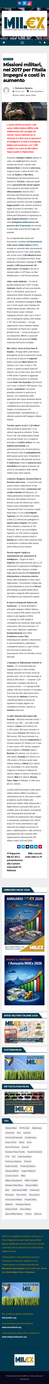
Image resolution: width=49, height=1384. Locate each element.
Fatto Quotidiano (36, 91)
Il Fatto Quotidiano (27, 1166)
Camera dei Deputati (13, 1138)
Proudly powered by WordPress (18, 1376)
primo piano (21, 1195)
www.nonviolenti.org (11, 1327)
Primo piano (8, 59)
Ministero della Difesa (14, 1185)
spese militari (31, 95)
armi (19, 1133)
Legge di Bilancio (28, 1171)
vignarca (37, 1214)
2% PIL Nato (24, 1128)
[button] (40, 42)
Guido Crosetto (11, 1166)
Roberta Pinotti (11, 1209)
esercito (25, 1147)
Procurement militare (13, 1200)
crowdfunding (30, 1138)
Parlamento (34, 1190)
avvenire (26, 1133)
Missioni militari (19, 95)
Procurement (34, 1195)
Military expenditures (13, 1180)
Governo (27, 1161)
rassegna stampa (23, 1204)
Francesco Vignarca (23, 88)
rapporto (9, 1204)
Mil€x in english (31, 1180)
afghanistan (37, 1128)
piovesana (9, 1195)
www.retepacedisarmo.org (14, 1337)
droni (29, 1142)
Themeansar (24, 1379)
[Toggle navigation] (22, 42)
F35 (13, 1157)
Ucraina (28, 1214)
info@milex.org (9, 1318)
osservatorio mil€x (19, 1190)
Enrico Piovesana (12, 1147)
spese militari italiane (13, 1214)
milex (23, 1176)
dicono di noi (10, 1142)
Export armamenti (35, 1152)
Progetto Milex (30, 1200)
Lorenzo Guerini (11, 1176)
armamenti (9, 1133)
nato (7, 1190)
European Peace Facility (15, 1152)
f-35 (7, 1157)
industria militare (12, 1171)
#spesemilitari (11, 1128)
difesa (21, 1142)
